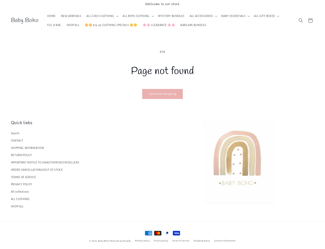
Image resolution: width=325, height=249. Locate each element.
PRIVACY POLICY (22, 184)
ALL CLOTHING (20, 199)
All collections (20, 191)
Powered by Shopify (120, 241)
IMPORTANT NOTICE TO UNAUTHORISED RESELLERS (45, 162)
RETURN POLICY (21, 155)
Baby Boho (103, 241)
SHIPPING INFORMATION (27, 147)
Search (15, 133)
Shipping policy (202, 241)
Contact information (225, 241)
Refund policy (142, 241)
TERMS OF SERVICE (23, 177)
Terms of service (180, 241)
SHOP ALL (17, 206)
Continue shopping (162, 93)
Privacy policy (161, 241)
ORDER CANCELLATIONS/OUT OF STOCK (37, 169)
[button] (102, 16)
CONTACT (17, 140)
